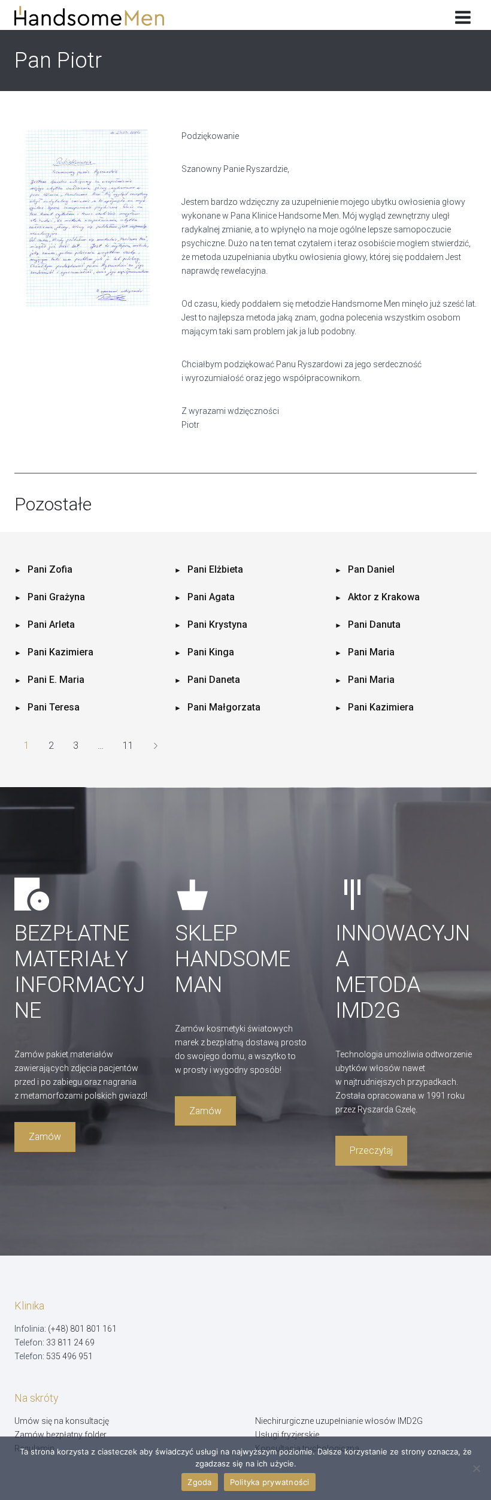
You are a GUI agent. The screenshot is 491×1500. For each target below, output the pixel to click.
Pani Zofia (50, 569)
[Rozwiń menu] (462, 15)
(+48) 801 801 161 (82, 1328)
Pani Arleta (51, 624)
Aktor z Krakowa (384, 597)
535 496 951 (69, 1356)
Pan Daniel (371, 569)
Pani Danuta (374, 624)
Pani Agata (211, 597)
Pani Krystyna (217, 624)
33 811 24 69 (70, 1342)
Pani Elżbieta (215, 569)
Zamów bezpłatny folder (60, 1434)
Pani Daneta (213, 679)
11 (128, 745)
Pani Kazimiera (60, 652)
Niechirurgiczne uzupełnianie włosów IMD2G (339, 1421)
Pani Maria (371, 652)
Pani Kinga (210, 652)
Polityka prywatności (270, 1482)
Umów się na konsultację (61, 1421)
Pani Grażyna (56, 597)
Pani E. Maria (56, 679)
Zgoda (199, 1482)
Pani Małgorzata (223, 707)
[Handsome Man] (97, 16)
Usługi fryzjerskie (287, 1434)
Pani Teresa (54, 707)
